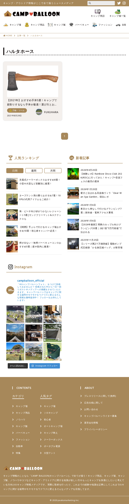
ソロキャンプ (51, 412)
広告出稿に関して (93, 402)
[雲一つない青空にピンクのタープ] (15, 351)
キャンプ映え (51, 432)
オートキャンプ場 (53, 426)
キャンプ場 (15, 24)
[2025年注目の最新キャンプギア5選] (52, 314)
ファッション (105, 24)
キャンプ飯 (60, 24)
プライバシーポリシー (95, 429)
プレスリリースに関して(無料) (100, 395)
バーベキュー (82, 24)
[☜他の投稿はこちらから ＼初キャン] (15, 314)
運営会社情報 (91, 422)
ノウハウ (20, 419)
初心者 (47, 419)
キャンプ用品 (38, 24)
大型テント (50, 452)
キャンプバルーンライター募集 (100, 415)
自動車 (125, 24)
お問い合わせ (91, 409)
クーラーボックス (53, 439)
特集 (18, 452)
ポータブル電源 (52, 446)
